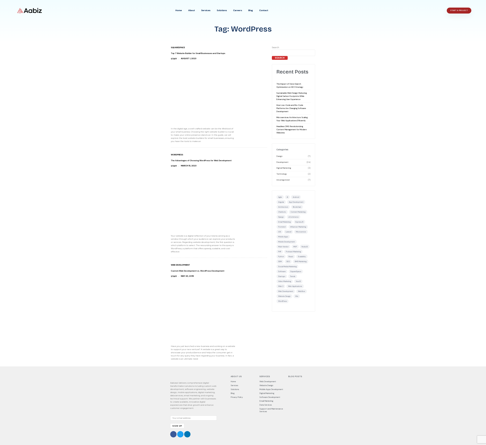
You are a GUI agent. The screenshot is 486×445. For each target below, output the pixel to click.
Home (178, 10)
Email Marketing (284, 222)
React (291, 256)
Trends (292, 276)
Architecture (283, 207)
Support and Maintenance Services (271, 410)
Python (281, 256)
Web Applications (295, 286)
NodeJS (305, 247)
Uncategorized (283, 180)
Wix (296, 296)
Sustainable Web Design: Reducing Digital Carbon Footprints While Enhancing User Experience (291, 96)
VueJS (298, 281)
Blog (250, 10)
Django (281, 217)
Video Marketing (284, 281)
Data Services (265, 405)
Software (282, 271)
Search (275, 47)
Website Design (284, 296)
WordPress (177, 154)
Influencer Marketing (298, 227)
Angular (281, 202)
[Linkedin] (187, 434)
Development (282, 162)
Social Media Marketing (287, 266)
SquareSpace (178, 47)
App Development (296, 202)
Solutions (222, 10)
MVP (295, 247)
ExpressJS (299, 222)
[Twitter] (180, 434)
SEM (280, 261)
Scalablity (302, 256)
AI (287, 197)
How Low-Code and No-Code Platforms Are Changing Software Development (291, 108)
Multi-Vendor (283, 247)
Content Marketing (298, 212)
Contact (263, 10)
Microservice (301, 232)
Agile (280, 197)
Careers (237, 10)
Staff (174, 58)
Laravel (288, 232)
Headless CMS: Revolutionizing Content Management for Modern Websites (291, 129)
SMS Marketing (301, 261)
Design (279, 156)
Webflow (301, 291)
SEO (288, 261)
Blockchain (297, 207)
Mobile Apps (283, 237)
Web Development (180, 265)
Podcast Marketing (293, 251)
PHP (279, 251)
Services (206, 10)
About (191, 10)
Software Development (269, 397)
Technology (281, 174)
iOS (279, 232)
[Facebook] (173, 434)
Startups (281, 276)
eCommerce (293, 217)
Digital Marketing (283, 168)
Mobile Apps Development (271, 389)
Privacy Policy (237, 397)
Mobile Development (286, 242)
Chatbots (282, 212)
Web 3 (280, 286)
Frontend (282, 227)
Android (296, 197)
